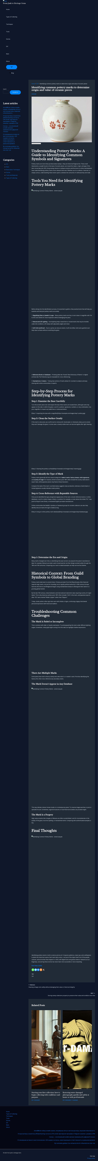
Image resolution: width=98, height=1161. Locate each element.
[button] (11, 61)
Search (4, 89)
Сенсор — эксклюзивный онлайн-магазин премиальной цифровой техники (10, 128)
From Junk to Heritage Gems (14, 3)
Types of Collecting (11, 17)
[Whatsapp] (33, 969)
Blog (12, 73)
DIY (7, 46)
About (8, 61)
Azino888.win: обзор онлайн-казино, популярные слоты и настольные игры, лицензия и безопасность (11, 110)
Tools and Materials (12, 175)
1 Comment (75, 1100)
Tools (7, 31)
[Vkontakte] (38, 969)
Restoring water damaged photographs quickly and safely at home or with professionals (76, 1095)
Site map (92, 1156)
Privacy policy (91, 1158)
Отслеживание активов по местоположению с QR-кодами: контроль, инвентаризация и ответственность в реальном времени (11, 138)
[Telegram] (35, 969)
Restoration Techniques (13, 170)
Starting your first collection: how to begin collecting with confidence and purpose (46, 1095)
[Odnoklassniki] (41, 969)
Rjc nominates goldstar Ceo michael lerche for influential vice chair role (11, 148)
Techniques (9, 24)
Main (7, 54)
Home (8, 9)
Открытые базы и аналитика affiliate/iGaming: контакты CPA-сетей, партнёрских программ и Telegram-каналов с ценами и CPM (11, 119)
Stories (8, 39)
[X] (43, 969)
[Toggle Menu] (11, 67)
